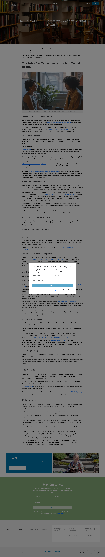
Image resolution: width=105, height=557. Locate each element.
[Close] (73, 265)
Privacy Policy (55, 290)
